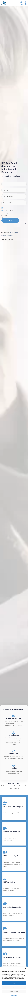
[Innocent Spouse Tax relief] (5, 928)
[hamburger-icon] (25, 3)
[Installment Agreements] (5, 954)
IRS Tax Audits (9, 882)
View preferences (14, 991)
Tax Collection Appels (12, 907)
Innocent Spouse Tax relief (14, 932)
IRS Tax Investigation (11, 856)
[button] (25, 968)
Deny (14, 987)
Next (10, 220)
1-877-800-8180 (13, 232)
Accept (14, 983)
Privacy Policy (14, 995)
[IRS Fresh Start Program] (5, 803)
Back (5, 215)
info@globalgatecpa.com (7, 235)
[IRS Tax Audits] (5, 878)
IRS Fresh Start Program (13, 807)
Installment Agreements (12, 957)
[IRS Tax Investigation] (5, 852)
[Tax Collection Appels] (5, 903)
